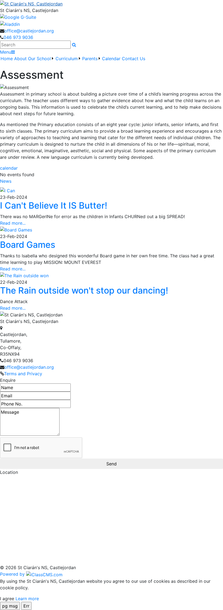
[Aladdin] (10, 23)
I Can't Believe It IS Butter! (53, 205)
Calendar (111, 58)
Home (7, 58)
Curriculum (66, 58)
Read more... (13, 223)
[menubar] (73, 61)
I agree (7, 598)
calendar (9, 168)
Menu (5, 52)
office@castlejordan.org (29, 30)
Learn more (27, 598)
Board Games (27, 244)
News (5, 181)
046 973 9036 (18, 37)
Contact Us (133, 58)
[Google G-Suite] (18, 17)
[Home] (111, 3)
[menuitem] (7, 61)
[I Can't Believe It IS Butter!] (7, 190)
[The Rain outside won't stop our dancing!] (24, 275)
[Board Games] (16, 229)
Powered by (13, 574)
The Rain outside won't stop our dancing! (84, 290)
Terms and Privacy (23, 373)
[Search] (74, 44)
